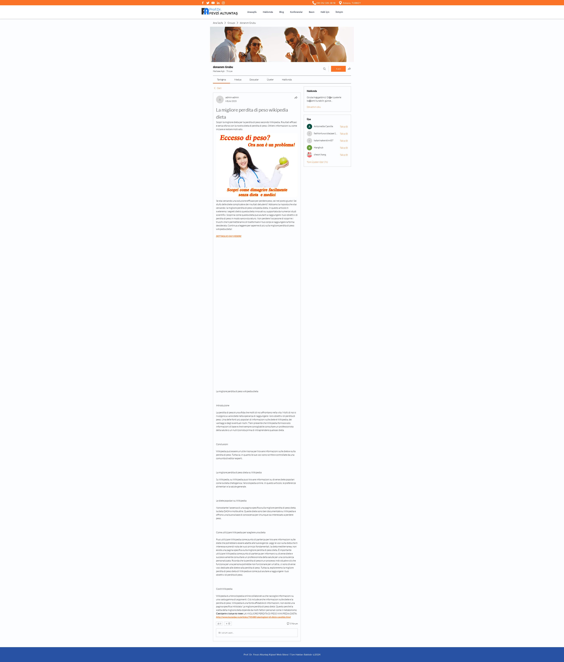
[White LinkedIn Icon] (218, 3)
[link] (221, 79)
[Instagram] (223, 3)
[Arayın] (324, 69)
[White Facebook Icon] (203, 3)
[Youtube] (213, 3)
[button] (268, 12)
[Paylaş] (296, 97)
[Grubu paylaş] (349, 68)
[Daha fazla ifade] (228, 624)
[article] (257, 367)
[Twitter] (208, 3)
